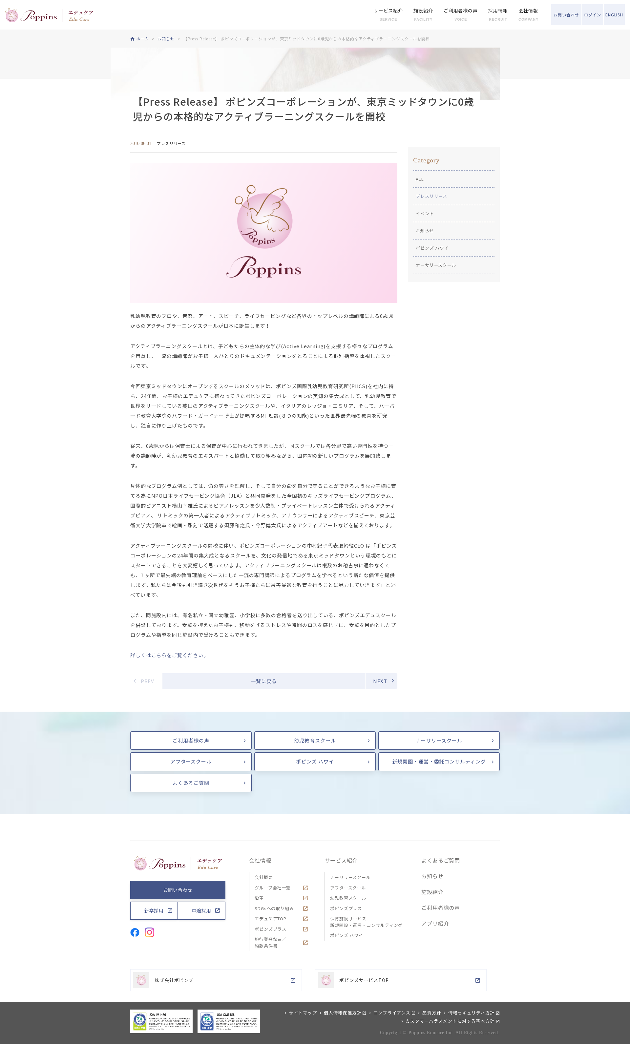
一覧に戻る (264, 681)
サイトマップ (303, 1013)
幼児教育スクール (315, 740)
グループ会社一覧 (273, 888)
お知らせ (425, 230)
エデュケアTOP (270, 918)
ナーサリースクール (436, 265)
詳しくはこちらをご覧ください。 (169, 655)
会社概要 (264, 877)
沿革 (259, 898)
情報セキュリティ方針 (471, 1013)
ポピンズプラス (270, 929)
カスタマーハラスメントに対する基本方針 (450, 1021)
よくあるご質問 (191, 782)
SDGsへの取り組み (274, 908)
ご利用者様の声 (191, 740)
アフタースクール (191, 761)
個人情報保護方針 (342, 1013)
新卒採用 (154, 910)
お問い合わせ (177, 890)
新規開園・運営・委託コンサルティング (439, 761)
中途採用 (201, 910)
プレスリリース (431, 196)
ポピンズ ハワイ (432, 248)
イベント (425, 213)
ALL (420, 179)
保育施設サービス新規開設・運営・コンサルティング (366, 921)
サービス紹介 (341, 860)
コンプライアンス (391, 1013)
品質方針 (431, 1013)
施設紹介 (432, 892)
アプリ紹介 (435, 923)
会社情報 (260, 860)
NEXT (380, 681)
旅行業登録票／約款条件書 (270, 942)
